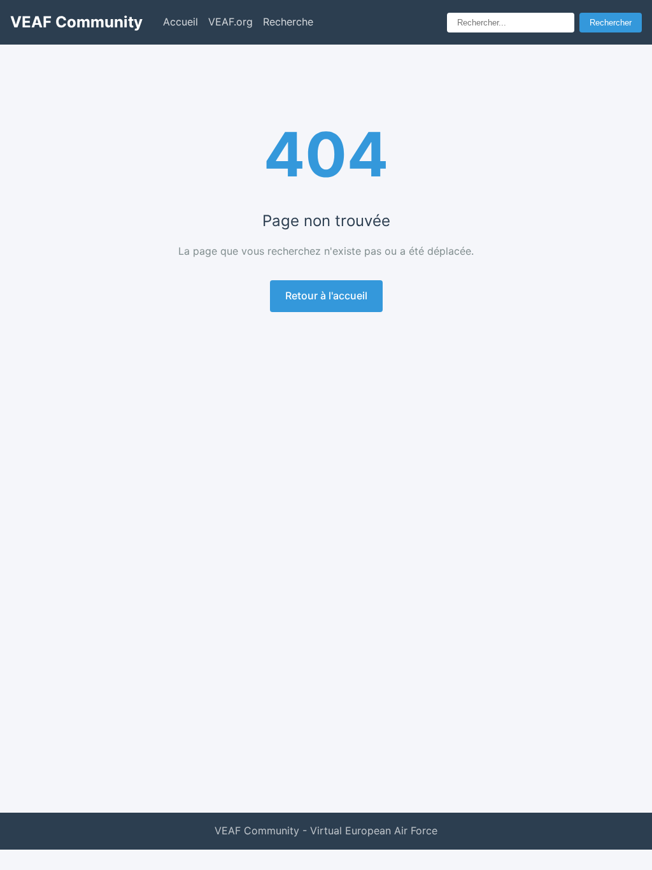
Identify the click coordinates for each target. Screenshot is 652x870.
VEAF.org (230, 21)
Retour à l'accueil (326, 295)
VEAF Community (76, 22)
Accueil (180, 21)
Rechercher (611, 22)
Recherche (288, 21)
